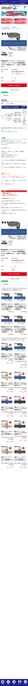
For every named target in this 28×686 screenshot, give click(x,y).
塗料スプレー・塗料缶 (10, 27)
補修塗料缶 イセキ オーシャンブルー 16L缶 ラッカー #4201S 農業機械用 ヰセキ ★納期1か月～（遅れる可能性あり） (20, 329)
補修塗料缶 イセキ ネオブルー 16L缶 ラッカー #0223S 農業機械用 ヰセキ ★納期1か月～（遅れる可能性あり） (7, 329)
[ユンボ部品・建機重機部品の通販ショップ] (9, 9)
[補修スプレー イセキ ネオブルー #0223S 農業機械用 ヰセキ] (6, 400)
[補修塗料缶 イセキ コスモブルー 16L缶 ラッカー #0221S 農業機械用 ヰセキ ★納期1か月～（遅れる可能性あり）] (19, 297)
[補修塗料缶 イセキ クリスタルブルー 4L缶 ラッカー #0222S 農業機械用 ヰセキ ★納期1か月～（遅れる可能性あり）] (6, 297)
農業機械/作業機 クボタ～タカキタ (11, 28)
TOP (2, 27)
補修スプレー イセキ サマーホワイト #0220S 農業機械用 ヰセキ (7, 384)
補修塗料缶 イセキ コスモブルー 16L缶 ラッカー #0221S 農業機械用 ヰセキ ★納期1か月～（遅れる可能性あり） (20, 307)
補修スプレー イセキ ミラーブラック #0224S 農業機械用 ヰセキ (20, 408)
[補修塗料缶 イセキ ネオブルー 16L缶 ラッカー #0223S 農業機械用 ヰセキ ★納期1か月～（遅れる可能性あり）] (6, 319)
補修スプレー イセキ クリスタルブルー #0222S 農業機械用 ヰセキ (7, 355)
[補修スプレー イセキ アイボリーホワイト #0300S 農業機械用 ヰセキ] (6, 424)
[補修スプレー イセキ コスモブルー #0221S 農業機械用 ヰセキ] (19, 376)
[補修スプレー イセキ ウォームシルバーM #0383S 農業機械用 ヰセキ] (19, 450)
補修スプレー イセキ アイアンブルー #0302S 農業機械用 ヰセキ (20, 433)
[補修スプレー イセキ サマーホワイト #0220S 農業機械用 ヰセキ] (6, 376)
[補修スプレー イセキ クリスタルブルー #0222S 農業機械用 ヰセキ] (6, 347)
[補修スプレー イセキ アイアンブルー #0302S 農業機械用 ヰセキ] (19, 424)
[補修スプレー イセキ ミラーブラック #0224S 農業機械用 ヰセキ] (19, 400)
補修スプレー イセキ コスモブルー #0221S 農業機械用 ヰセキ (20, 384)
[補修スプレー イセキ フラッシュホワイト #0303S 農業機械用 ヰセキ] (6, 450)
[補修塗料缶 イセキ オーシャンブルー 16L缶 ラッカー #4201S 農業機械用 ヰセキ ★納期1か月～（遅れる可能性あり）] (19, 319)
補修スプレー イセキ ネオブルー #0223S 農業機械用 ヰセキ (7, 408)
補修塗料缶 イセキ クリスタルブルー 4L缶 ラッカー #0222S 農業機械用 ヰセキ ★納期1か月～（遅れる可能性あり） (7, 307)
